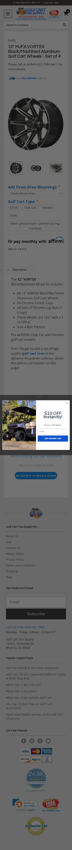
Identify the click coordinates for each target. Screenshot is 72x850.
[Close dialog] (67, 403)
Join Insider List (52, 438)
